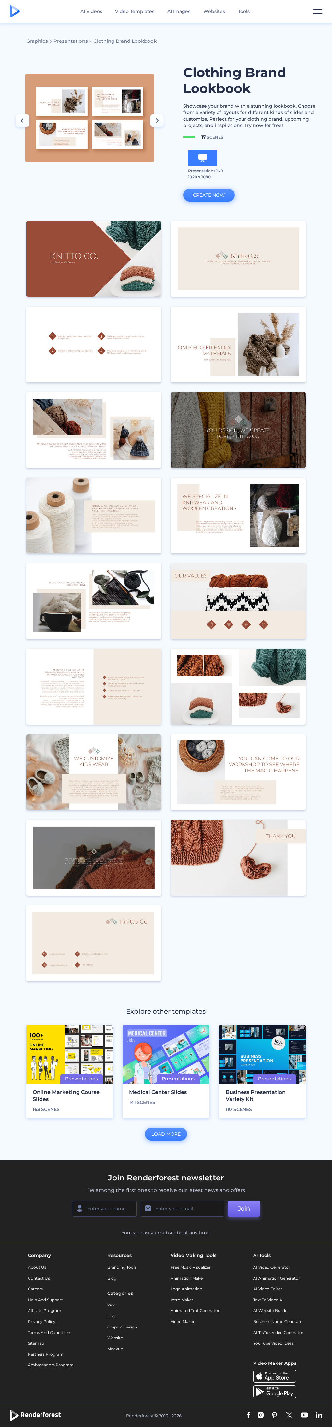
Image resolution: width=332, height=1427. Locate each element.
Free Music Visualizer (191, 1267)
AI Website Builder (271, 1310)
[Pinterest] (274, 1416)
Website (115, 1337)
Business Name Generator (278, 1321)
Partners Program (46, 1354)
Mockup (115, 1348)
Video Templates (134, 11)
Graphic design (122, 1327)
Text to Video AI (268, 1299)
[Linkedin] (319, 1416)
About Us (37, 1267)
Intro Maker (182, 1299)
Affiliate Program (44, 1310)
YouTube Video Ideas (273, 1343)
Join (244, 1208)
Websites (214, 11)
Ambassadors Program (51, 1365)
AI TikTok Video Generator (278, 1332)
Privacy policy (41, 1321)
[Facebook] (248, 1416)
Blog (111, 1278)
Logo (112, 1316)
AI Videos (91, 11)
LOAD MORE (166, 1134)
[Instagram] (261, 1416)
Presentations (70, 41)
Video (112, 1305)
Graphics (37, 41)
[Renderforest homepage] (15, 11)
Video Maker (183, 1321)
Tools (244, 11)
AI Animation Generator (276, 1278)
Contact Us (39, 1278)
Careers (35, 1288)
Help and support (45, 1299)
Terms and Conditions (49, 1332)
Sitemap (36, 1343)
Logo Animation (186, 1288)
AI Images (178, 11)
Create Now (209, 195)
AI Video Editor (267, 1288)
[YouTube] (304, 1416)
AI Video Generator (271, 1267)
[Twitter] (289, 1416)
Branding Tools (121, 1267)
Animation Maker (187, 1278)
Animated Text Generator (195, 1310)
